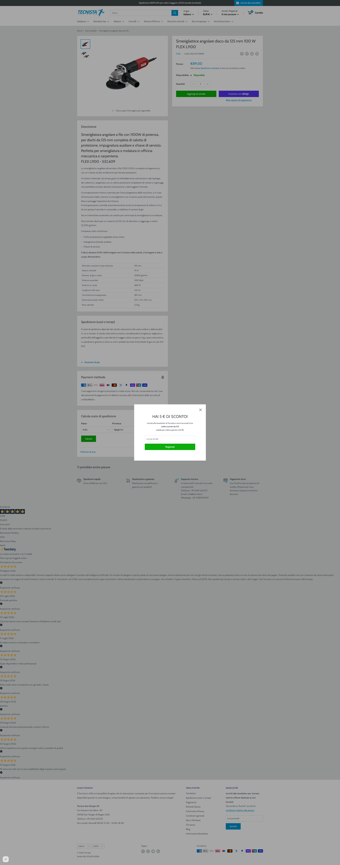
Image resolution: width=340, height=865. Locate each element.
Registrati (170, 447)
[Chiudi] (200, 410)
